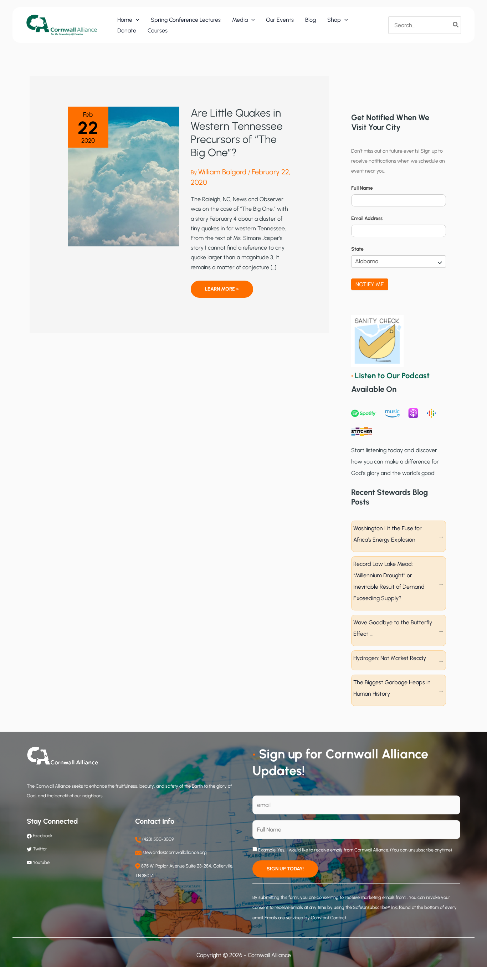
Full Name (362, 188)
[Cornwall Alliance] (61, 24)
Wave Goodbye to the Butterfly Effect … (392, 628)
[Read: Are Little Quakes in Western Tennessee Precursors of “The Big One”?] (123, 176)
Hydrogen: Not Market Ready (389, 658)
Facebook (42, 835)
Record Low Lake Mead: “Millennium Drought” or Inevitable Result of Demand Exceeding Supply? (389, 581)
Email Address (367, 218)
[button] (135, 20)
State (357, 249)
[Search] (456, 25)
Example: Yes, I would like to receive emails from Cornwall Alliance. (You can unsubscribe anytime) (354, 850)
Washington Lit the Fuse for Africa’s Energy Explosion (387, 534)
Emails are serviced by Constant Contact (305, 917)
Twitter (40, 848)
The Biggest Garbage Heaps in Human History (392, 688)
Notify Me (369, 284)
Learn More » (222, 292)
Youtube (41, 862)
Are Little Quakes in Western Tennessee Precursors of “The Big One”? (237, 132)
